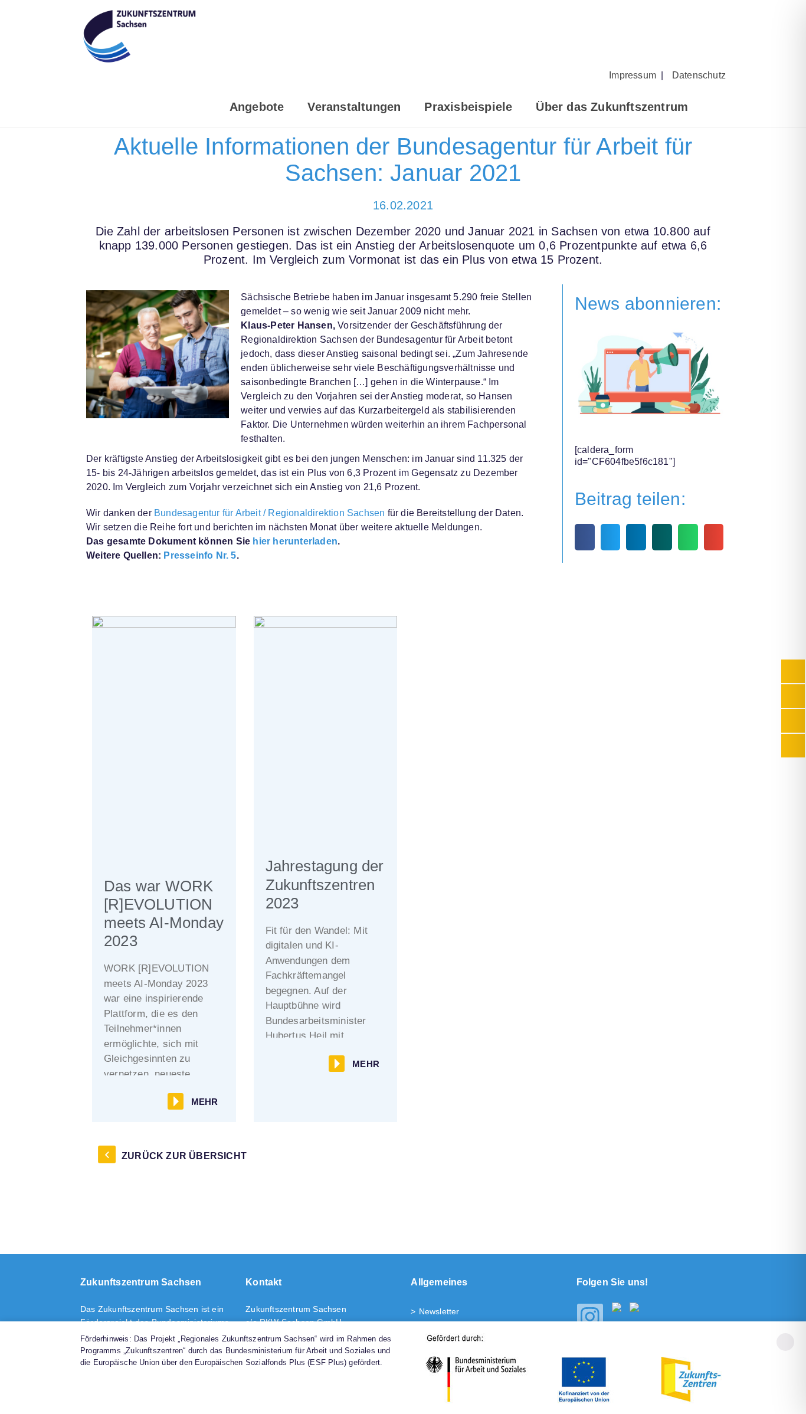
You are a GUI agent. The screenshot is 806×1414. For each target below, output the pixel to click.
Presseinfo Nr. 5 (198, 555)
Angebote (257, 106)
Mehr (204, 1102)
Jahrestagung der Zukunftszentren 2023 (325, 884)
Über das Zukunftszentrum (612, 106)
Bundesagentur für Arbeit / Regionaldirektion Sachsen (269, 513)
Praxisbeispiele (468, 106)
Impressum (632, 75)
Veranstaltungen (354, 106)
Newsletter (439, 1311)
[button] (585, 537)
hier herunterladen (295, 541)
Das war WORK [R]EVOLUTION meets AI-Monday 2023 (164, 913)
